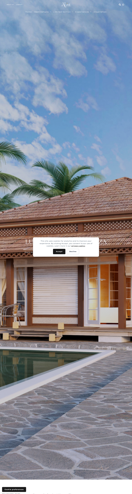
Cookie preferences (14, 489)
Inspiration (100, 12)
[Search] (120, 5)
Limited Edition (62, 12)
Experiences (82, 12)
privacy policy (78, 246)
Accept (59, 251)
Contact (19, 4)
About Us (10, 4)
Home (28, 12)
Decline (72, 251)
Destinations (41, 12)
